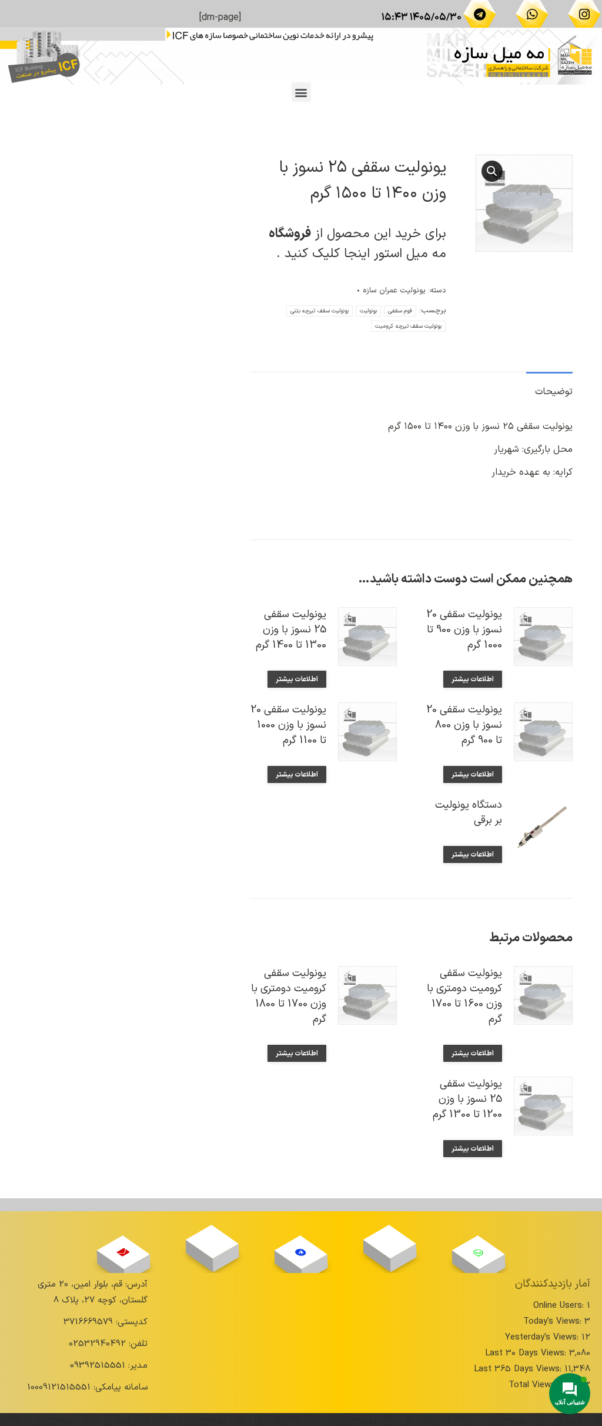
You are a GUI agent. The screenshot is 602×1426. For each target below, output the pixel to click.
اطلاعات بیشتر (473, 679)
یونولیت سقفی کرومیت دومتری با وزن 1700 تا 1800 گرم (288, 996)
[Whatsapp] (532, 14)
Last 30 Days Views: (527, 1353)
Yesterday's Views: (543, 1337)
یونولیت (368, 310)
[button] (301, 92)
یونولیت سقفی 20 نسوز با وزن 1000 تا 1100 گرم (288, 725)
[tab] (549, 386)
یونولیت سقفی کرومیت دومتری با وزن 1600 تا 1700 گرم (464, 996)
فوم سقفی (400, 310)
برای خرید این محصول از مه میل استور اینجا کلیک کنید (357, 244)
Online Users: (560, 1305)
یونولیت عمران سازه (394, 290)
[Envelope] (122, 1252)
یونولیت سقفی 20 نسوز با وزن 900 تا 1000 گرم (464, 630)
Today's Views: (553, 1321)
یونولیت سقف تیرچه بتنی (319, 310)
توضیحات (554, 392)
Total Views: (534, 1385)
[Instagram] (584, 14)
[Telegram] (479, 14)
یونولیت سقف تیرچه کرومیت (408, 326)
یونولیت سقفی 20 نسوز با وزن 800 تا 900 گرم (464, 725)
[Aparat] (389, 1242)
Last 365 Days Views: (519, 1369)
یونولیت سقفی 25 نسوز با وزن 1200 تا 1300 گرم (467, 1099)
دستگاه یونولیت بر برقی (468, 813)
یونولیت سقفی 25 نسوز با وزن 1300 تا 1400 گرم (291, 630)
